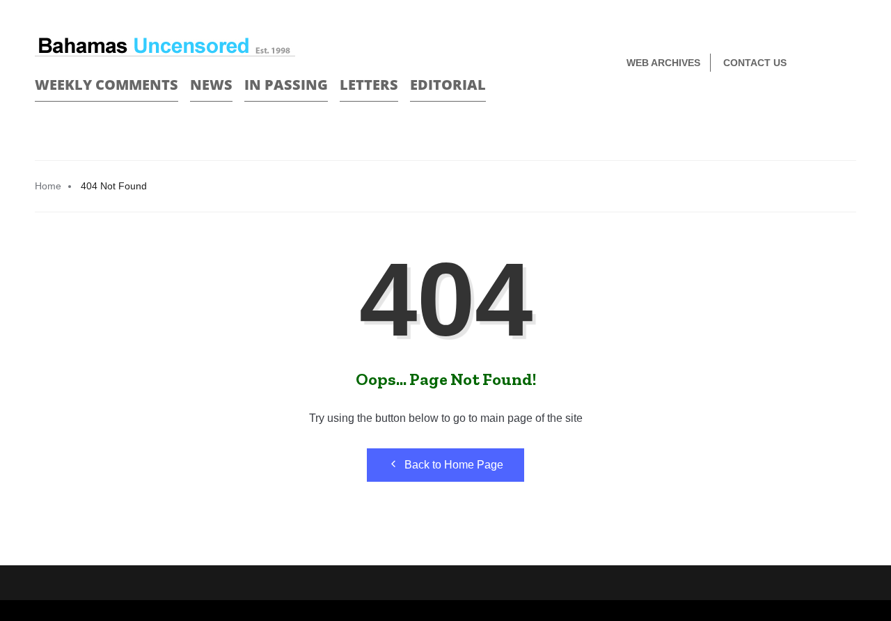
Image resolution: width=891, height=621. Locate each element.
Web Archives (663, 62)
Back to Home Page (453, 465)
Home (48, 185)
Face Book (826, 64)
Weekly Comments (106, 84)
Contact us (755, 62)
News (211, 84)
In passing (286, 84)
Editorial (448, 84)
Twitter (850, 64)
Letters (369, 84)
